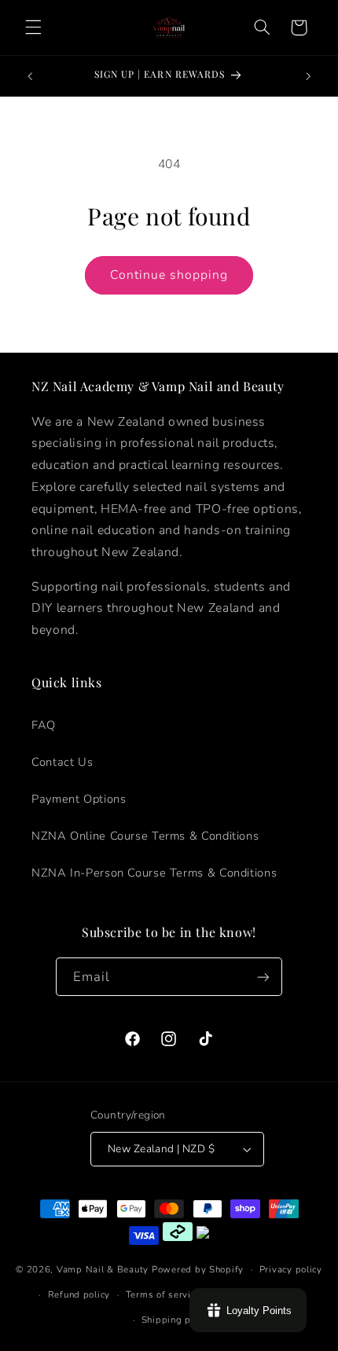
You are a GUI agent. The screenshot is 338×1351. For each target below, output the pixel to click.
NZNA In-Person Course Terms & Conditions (154, 873)
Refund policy (79, 1294)
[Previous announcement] (30, 76)
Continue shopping (169, 275)
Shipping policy (176, 1319)
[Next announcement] (308, 76)
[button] (33, 27)
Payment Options (78, 799)
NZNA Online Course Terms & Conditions (145, 836)
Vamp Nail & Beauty (103, 1269)
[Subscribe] (263, 976)
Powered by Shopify (198, 1269)
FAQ (43, 725)
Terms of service (163, 1294)
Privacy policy (290, 1269)
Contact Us (62, 762)
